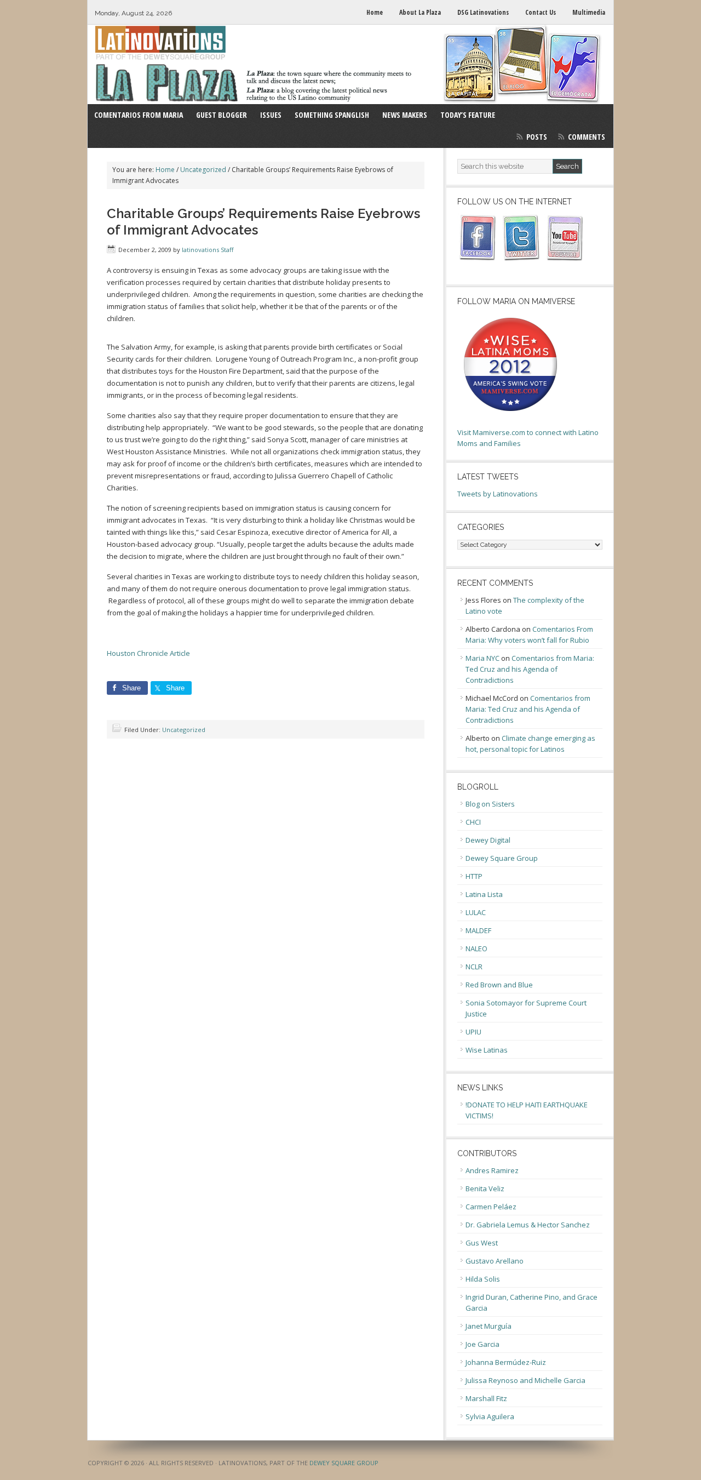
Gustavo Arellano (495, 1261)
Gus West (482, 1243)
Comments (586, 137)
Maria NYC (482, 658)
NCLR (474, 967)
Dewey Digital (488, 840)
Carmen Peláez (491, 1207)
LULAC (476, 912)
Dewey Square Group (502, 858)
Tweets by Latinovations (497, 494)
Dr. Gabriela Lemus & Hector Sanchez (528, 1225)
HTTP (474, 876)
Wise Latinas (487, 1050)
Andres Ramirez (492, 1170)
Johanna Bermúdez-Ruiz (506, 1362)
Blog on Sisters (490, 804)
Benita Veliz (485, 1188)
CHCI (473, 822)
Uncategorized (183, 729)
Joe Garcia (482, 1344)
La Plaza (350, 64)
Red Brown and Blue (499, 985)
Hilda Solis (483, 1279)
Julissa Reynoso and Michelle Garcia (525, 1380)
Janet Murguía (489, 1326)
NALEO (476, 948)
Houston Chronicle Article (148, 653)
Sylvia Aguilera (490, 1416)
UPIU (473, 1032)
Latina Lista (484, 894)
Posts (536, 137)
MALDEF (478, 930)
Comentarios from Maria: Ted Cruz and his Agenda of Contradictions (530, 669)
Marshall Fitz (486, 1398)
